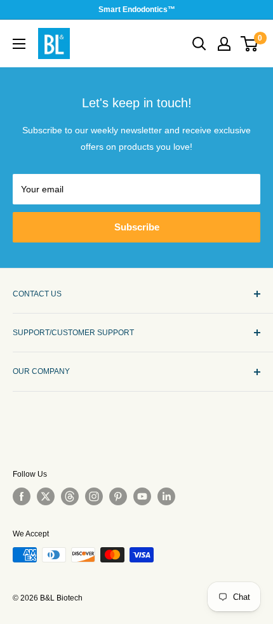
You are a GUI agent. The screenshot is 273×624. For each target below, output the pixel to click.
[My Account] (224, 44)
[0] (250, 43)
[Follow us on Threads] (70, 496)
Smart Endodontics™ (136, 9)
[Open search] (199, 44)
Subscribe (136, 227)
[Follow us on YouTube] (142, 496)
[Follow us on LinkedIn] (166, 496)
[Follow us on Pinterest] (118, 496)
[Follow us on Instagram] (94, 496)
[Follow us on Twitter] (46, 496)
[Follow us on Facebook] (21, 496)
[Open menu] (19, 44)
